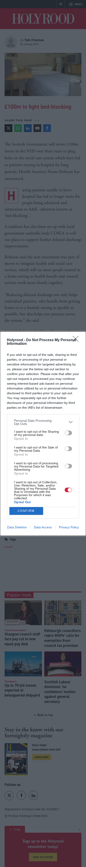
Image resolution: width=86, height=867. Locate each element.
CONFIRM (26, 511)
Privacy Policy (69, 527)
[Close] (77, 340)
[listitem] (43, 422)
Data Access (43, 527)
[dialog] (43, 433)
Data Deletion (17, 527)
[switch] (68, 433)
